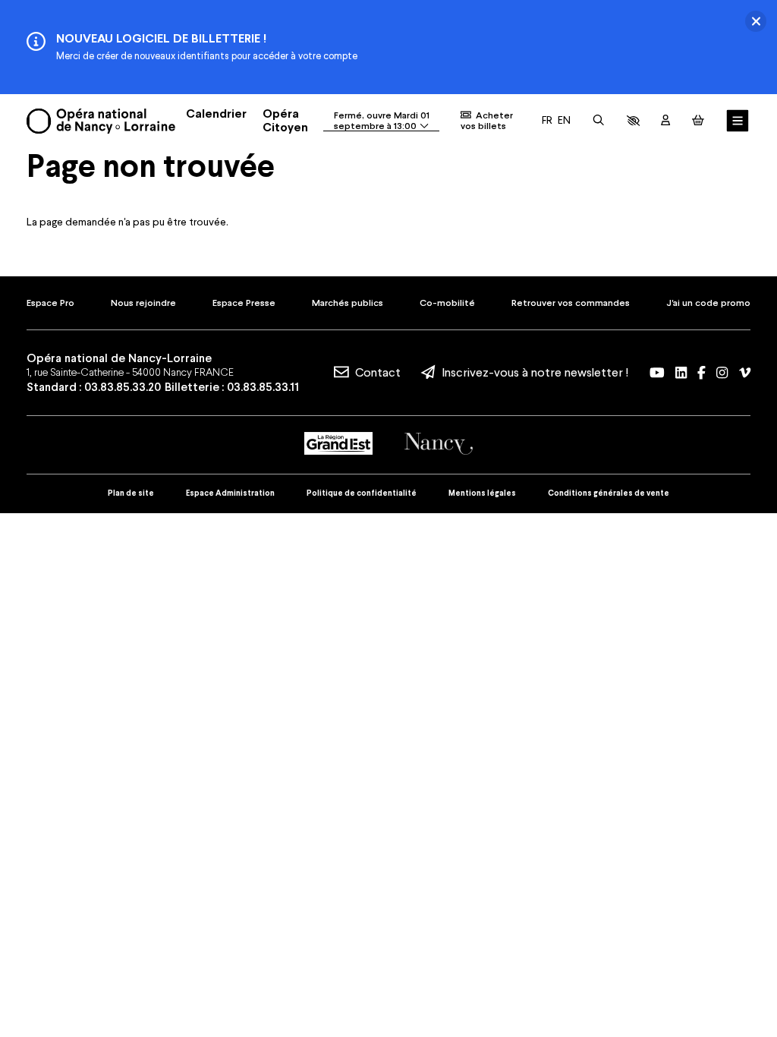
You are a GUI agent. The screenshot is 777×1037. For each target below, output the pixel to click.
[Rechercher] (599, 120)
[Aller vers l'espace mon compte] (665, 121)
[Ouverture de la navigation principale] (738, 121)
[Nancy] (438, 444)
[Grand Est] (338, 443)
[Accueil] (101, 121)
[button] (633, 120)
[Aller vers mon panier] (698, 120)
